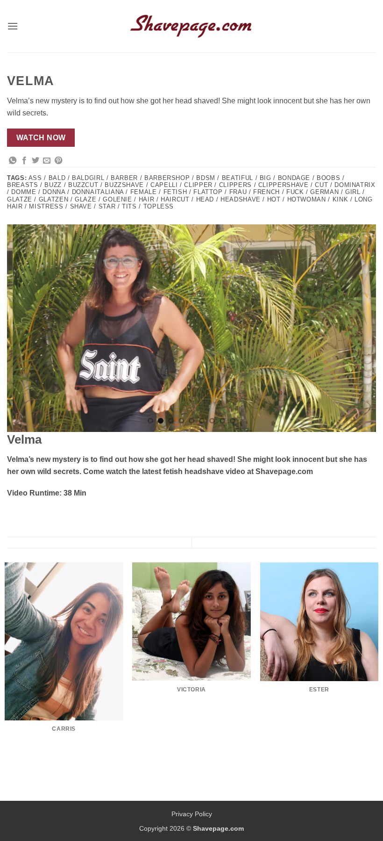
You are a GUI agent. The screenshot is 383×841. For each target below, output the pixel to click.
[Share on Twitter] (35, 161)
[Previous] (26, 328)
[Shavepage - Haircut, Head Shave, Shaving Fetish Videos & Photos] (191, 26)
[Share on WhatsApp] (12, 161)
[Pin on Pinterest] (58, 161)
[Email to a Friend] (46, 161)
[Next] (356, 328)
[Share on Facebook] (24, 161)
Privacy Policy (191, 814)
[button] (12, 25)
